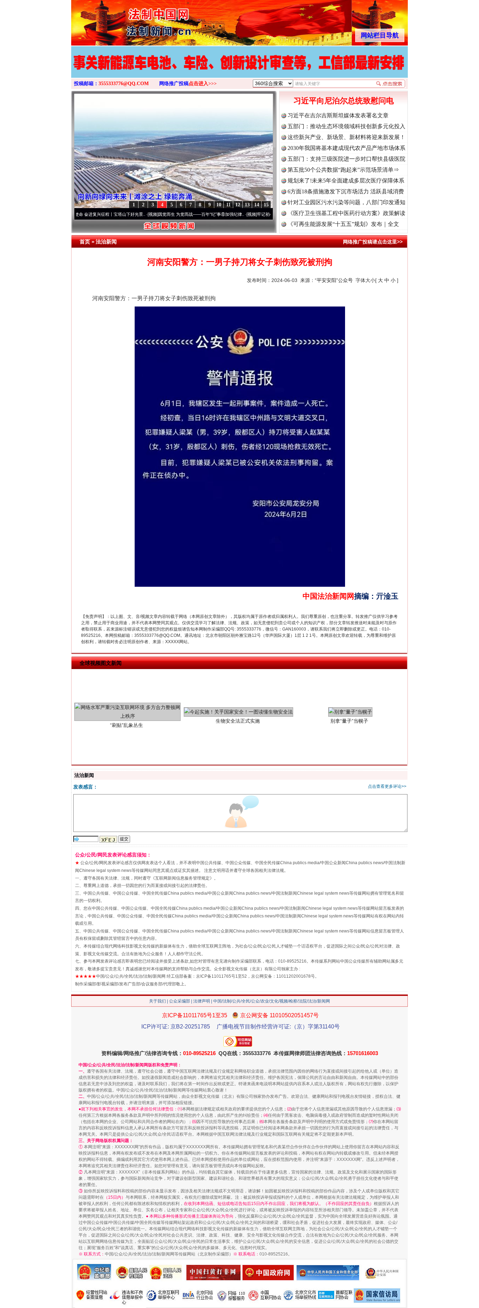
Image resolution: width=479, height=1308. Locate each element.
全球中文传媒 (129, 20)
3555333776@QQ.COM (124, 83)
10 (218, 204)
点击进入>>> (203, 83)
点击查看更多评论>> (387, 786)
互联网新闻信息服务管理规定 (182, 878)
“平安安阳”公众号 (334, 280)
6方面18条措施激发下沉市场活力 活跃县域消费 (346, 191)
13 (247, 204)
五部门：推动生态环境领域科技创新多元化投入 (346, 126)
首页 (85, 242)
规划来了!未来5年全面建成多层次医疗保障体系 (346, 181)
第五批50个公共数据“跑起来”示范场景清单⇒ (343, 170)
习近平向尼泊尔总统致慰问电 (344, 100)
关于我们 (157, 1001)
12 (237, 204)
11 (228, 204)
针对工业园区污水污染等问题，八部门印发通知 (346, 202)
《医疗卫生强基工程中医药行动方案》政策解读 (346, 213)
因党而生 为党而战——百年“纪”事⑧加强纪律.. (168, 214)
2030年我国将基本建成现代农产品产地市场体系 (346, 148)
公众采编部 (179, 1001)
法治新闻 (106, 242)
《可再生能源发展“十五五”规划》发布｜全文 (343, 224)
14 (256, 204)
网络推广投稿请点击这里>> (373, 242)
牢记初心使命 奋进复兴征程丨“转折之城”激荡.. (267, 214)
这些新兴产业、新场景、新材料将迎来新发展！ (346, 137)
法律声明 (201, 1001)
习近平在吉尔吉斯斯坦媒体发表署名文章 (338, 115)
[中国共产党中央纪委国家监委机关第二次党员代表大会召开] (221, 72)
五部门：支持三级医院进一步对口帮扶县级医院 (346, 159)
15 (266, 204)
